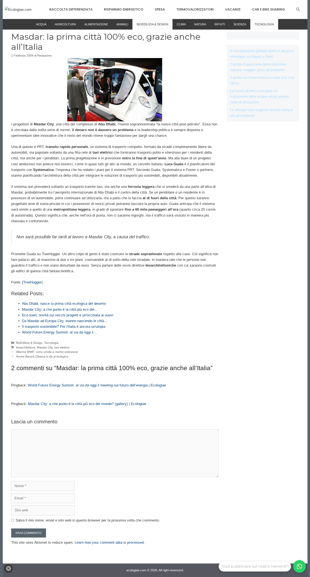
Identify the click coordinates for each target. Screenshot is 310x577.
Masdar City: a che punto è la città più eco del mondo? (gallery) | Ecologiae (87, 404)
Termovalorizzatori (195, 9)
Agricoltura (65, 24)
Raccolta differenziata (71, 9)
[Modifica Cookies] (8, 568)
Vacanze (233, 9)
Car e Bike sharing (268, 9)
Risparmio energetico (123, 9)
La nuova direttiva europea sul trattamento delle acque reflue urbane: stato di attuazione (260, 96)
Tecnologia (264, 24)
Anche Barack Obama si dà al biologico (42, 356)
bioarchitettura (25, 347)
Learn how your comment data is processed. (110, 542)
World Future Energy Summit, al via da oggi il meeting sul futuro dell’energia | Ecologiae (97, 385)
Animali (122, 24)
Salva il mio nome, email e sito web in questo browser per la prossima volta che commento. (88, 520)
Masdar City (45, 347)
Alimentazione (96, 24)
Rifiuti (219, 24)
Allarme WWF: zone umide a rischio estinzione (47, 352)
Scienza (239, 24)
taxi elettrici (61, 347)
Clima (181, 24)
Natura (200, 24)
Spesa (160, 9)
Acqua (41, 24)
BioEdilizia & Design (152, 24)
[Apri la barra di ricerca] (298, 9)
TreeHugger (32, 282)
